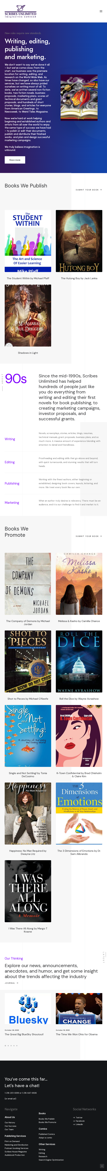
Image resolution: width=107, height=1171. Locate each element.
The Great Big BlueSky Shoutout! (24, 1034)
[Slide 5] (16, 1045)
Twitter (79, 1117)
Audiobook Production (15, 1155)
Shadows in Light (28, 353)
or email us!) (10, 1098)
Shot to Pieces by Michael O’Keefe (28, 698)
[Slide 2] (8, 1045)
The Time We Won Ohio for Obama (76, 1034)
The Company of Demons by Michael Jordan (28, 622)
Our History (10, 1122)
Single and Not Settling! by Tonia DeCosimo (28, 774)
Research (43, 1156)
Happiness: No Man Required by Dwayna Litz (27, 852)
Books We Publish (47, 1119)
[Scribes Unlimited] (20, 11)
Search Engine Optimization (51, 1160)
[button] (101, 11)
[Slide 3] (11, 1045)
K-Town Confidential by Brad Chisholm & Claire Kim (79, 774)
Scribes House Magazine (16, 1151)
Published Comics (47, 1134)
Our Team (9, 1129)
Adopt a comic (45, 1137)
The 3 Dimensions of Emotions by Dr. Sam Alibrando (79, 852)
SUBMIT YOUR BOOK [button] (87, 190)
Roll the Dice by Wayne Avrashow (79, 698)
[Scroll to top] (102, 1166)
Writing (42, 1149)
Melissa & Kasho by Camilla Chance (79, 621)
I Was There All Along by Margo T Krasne (28, 930)
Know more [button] (15, 159)
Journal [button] (10, 983)
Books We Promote (47, 1122)
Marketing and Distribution (16, 1145)
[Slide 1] (6, 1045)
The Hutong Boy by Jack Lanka (79, 278)
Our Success (10, 1126)
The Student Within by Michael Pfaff (28, 278)
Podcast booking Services (16, 1148)
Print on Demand (12, 1141)
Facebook (80, 1121)
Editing (42, 1153)
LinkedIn (79, 1124)
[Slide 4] (14, 1045)
